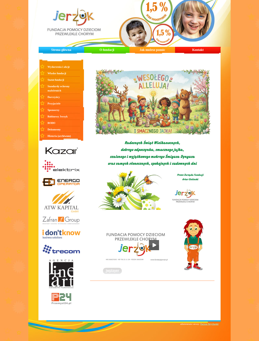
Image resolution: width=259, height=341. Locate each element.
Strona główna (61, 49)
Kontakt (198, 49)
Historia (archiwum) (59, 135)
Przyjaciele (54, 103)
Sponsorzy (53, 110)
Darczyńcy (54, 97)
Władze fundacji (57, 73)
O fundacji (107, 49)
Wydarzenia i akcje (59, 66)
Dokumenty (54, 129)
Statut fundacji (56, 79)
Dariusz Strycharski (209, 324)
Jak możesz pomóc (152, 49)
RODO (51, 122)
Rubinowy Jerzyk (58, 116)
